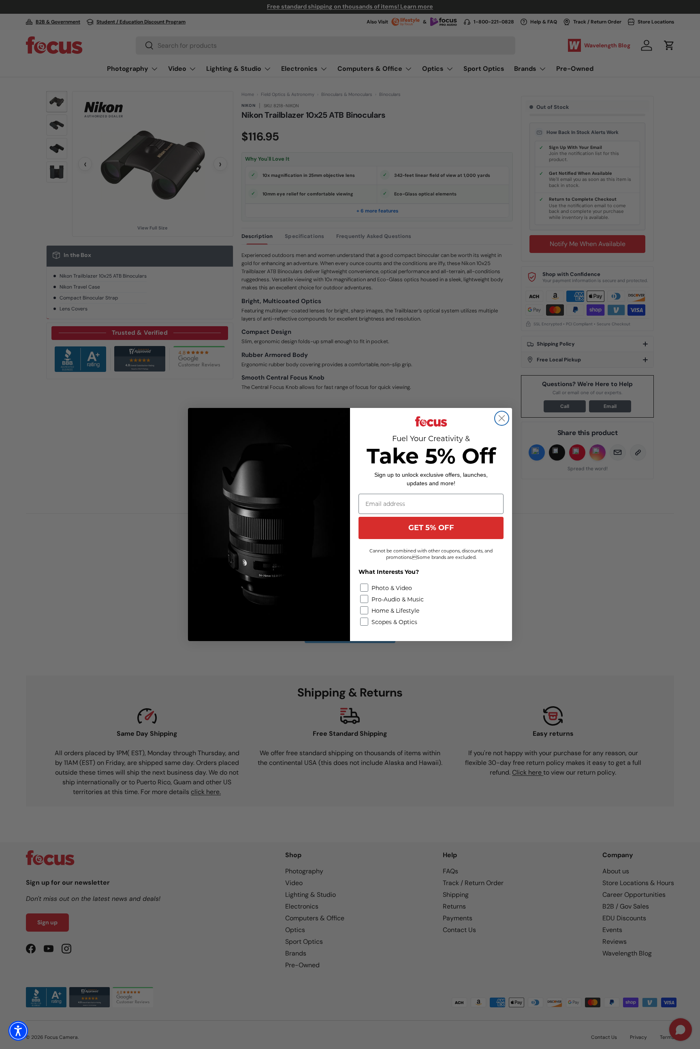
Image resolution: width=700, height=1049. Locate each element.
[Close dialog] (502, 418)
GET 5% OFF (431, 527)
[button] (18, 1031)
